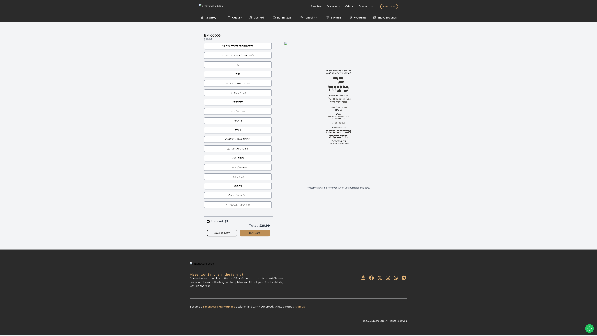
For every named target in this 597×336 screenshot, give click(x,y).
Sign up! (300, 306)
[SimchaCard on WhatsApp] (396, 278)
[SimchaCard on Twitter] (379, 278)
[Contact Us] (363, 278)
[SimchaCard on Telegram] (403, 278)
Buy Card (255, 232)
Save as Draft (222, 232)
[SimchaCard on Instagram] (388, 278)
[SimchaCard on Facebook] (371, 278)
